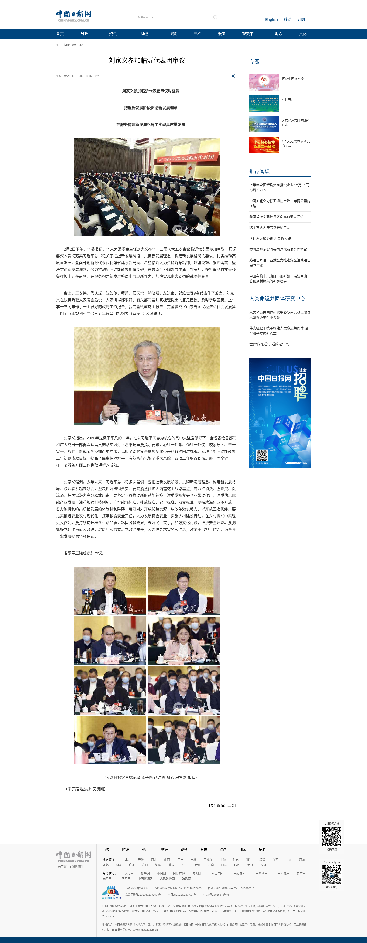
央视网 (196, 873)
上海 (223, 859)
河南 (302, 859)
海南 (158, 864)
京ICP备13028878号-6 (216, 894)
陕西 (237, 864)
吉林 (193, 859)
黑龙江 (208, 859)
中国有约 (288, 99)
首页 (60, 34)
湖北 (106, 864)
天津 (141, 859)
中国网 (161, 873)
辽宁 (180, 859)
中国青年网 (215, 873)
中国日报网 (62, 45)
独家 (242, 849)
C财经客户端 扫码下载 (332, 836)
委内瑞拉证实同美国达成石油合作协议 (278, 249)
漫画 (222, 34)
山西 (167, 859)
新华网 (145, 873)
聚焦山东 (77, 45)
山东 (289, 859)
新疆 (250, 864)
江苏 (236, 859)
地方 (278, 34)
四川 (185, 864)
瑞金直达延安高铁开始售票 (269, 228)
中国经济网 (237, 873)
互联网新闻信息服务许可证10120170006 (178, 888)
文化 (303, 34)
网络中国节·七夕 (293, 78)
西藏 (224, 864)
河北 (154, 859)
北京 (128, 859)
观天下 (248, 34)
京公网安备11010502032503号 (143, 894)
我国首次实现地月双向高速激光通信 (276, 217)
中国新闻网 (145, 878)
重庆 (171, 864)
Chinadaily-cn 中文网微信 (332, 875)
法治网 (186, 878)
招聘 (262, 849)
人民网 (129, 873)
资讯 (113, 34)
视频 (173, 34)
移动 (287, 19)
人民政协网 (167, 878)
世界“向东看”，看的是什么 (269, 344)
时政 (84, 34)
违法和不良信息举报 (136, 888)
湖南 (119, 864)
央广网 (301, 873)
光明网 (107, 878)
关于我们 (63, 866)
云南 (211, 864)
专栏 (197, 34)
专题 (254, 61)
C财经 (143, 34)
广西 (145, 864)
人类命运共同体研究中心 (277, 298)
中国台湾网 (260, 873)
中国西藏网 (282, 873)
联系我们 (77, 866)
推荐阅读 (259, 171)
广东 (132, 864)
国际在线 (179, 873)
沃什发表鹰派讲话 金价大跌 (270, 238)
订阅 (301, 19)
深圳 (264, 864)
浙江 (249, 859)
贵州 (198, 864)
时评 (125, 849)
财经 (164, 849)
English (271, 19)
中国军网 (125, 878)
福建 (262, 859)
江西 (275, 859)
